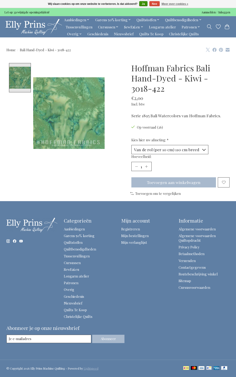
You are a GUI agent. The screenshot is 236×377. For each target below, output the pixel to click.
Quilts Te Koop (151, 33)
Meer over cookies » (175, 4)
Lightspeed (91, 368)
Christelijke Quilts (184, 33)
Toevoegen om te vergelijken (158, 193)
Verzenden (187, 260)
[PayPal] (224, 368)
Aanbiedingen (74, 229)
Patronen (71, 282)
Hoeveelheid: (141, 156)
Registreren (130, 229)
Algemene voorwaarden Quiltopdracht (197, 238)
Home (11, 50)
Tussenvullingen (79, 26)
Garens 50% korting (79, 235)
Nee (154, 4)
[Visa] (201, 368)
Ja (143, 4)
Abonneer (108, 338)
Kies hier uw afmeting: (149, 140)
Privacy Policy (189, 247)
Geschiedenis (97, 33)
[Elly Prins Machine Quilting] (34, 27)
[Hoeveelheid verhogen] (146, 166)
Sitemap (185, 280)
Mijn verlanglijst (134, 242)
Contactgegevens (192, 267)
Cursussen (72, 262)
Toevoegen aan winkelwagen (174, 182)
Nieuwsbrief (124, 33)
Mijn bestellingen (135, 235)
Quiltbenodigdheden (80, 249)
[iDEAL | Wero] (186, 368)
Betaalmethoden (191, 253)
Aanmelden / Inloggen (215, 12)
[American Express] (217, 368)
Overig (69, 289)
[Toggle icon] (209, 27)
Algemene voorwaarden (197, 229)
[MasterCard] (194, 368)
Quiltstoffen (73, 242)
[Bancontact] (209, 368)
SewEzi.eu (71, 269)
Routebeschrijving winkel (198, 274)
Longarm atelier (162, 26)
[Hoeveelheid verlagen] (136, 166)
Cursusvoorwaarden (194, 287)
